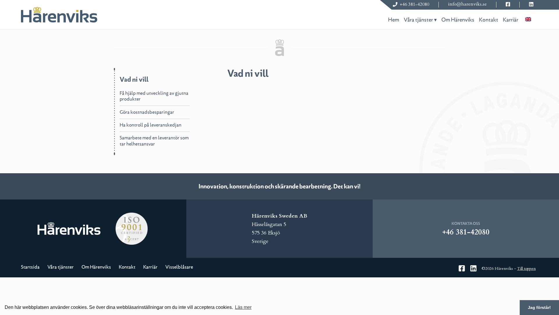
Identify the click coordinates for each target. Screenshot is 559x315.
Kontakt (488, 20)
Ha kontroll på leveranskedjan (150, 125)
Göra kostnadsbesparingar (147, 112)
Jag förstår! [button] (539, 307)
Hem (393, 20)
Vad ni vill (134, 79)
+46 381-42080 (414, 4)
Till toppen (526, 268)
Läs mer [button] (243, 307)
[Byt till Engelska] (528, 19)
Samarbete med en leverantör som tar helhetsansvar (154, 141)
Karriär (510, 20)
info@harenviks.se (467, 4)
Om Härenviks (457, 20)
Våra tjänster (418, 20)
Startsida (30, 267)
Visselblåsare (179, 267)
